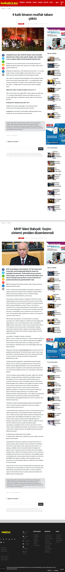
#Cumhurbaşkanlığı (15, 492)
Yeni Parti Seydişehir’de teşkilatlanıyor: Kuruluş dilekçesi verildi (57, 155)
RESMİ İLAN (37, 545)
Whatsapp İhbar (4, 558)
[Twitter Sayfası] (4, 539)
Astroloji (58, 542)
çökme (8, 65)
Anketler (58, 536)
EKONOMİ (28, 2)
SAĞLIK (35, 2)
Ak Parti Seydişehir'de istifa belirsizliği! (57, 169)
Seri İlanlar (47, 547)
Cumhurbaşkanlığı (24, 350)
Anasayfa (3, 8)
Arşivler (27, 544)
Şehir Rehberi (48, 549)
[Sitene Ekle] (4, 542)
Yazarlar (26, 541)
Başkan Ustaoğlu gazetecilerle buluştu (57, 90)
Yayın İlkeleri (4, 549)
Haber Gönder (4, 559)
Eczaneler (47, 540)
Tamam (56, 570)
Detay (50, 570)
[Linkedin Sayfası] (12, 539)
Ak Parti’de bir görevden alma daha (56, 163)
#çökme (8, 135)
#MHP (7, 492)
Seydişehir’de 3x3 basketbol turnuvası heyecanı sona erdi (56, 193)
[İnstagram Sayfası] (7, 539)
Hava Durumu (48, 535)
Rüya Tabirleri (59, 540)
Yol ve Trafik (48, 536)
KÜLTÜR (46, 2)
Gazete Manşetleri (47, 551)
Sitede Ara (58, 535)
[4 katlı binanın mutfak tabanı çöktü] (23, 39)
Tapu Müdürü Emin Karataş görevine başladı (57, 184)
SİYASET (9, 222)
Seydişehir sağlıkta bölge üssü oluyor (56, 65)
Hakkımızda (3, 547)
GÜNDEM (22, 2)
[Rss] (15, 539)
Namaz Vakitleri (49, 538)
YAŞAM (40, 2)
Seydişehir (9, 111)
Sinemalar (47, 545)
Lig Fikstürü (48, 542)
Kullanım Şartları (5, 556)
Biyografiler (59, 538)
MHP (7, 284)
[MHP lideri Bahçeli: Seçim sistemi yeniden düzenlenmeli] (23, 253)
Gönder (41, 148)
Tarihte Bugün (48, 543)
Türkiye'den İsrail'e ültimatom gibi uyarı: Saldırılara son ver (57, 82)
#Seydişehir (14, 135)
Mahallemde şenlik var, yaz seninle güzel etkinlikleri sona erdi (57, 98)
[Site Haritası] (2, 542)
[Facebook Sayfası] (1, 539)
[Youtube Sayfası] (10, 539)
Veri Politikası (4, 551)
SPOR (51, 2)
